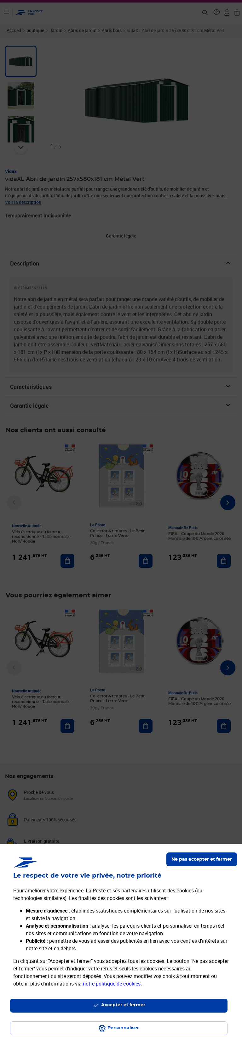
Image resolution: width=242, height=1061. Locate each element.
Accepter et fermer (123, 1005)
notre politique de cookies (112, 983)
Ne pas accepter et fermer (201, 859)
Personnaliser (123, 1028)
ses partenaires (129, 890)
